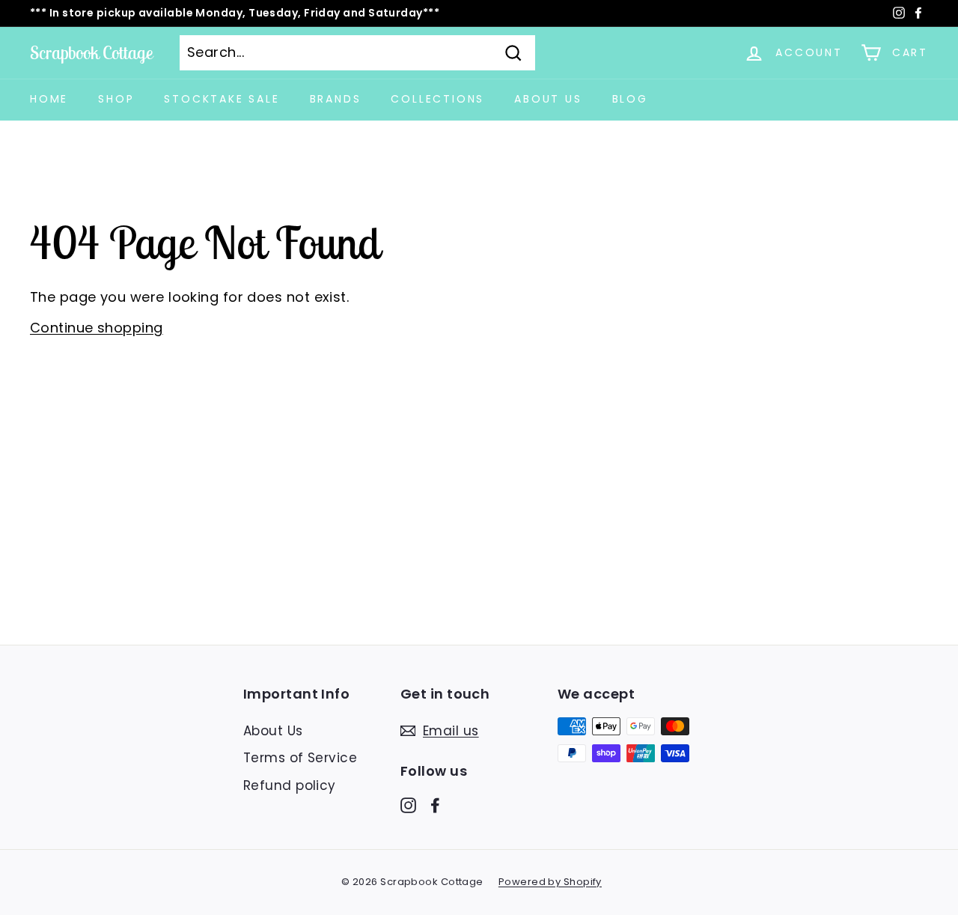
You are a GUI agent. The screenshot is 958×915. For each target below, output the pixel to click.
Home (49, 98)
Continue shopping (96, 327)
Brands (335, 98)
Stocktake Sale (221, 98)
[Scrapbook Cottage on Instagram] (408, 805)
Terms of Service (300, 758)
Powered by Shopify (550, 882)
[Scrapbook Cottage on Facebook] (435, 805)
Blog (630, 98)
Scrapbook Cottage (91, 52)
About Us (548, 98)
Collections (437, 98)
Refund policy (289, 785)
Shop (116, 98)
